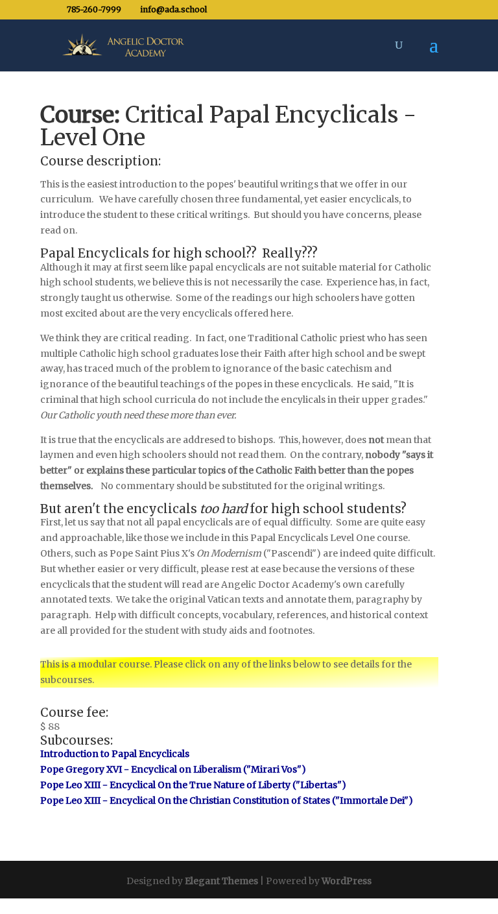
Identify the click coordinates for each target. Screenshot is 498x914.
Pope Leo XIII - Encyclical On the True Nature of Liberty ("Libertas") (193, 785)
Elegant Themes (221, 881)
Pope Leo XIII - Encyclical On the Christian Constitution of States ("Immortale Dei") (226, 800)
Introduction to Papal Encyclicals (114, 754)
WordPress (347, 881)
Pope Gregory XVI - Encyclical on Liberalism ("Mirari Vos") (173, 769)
